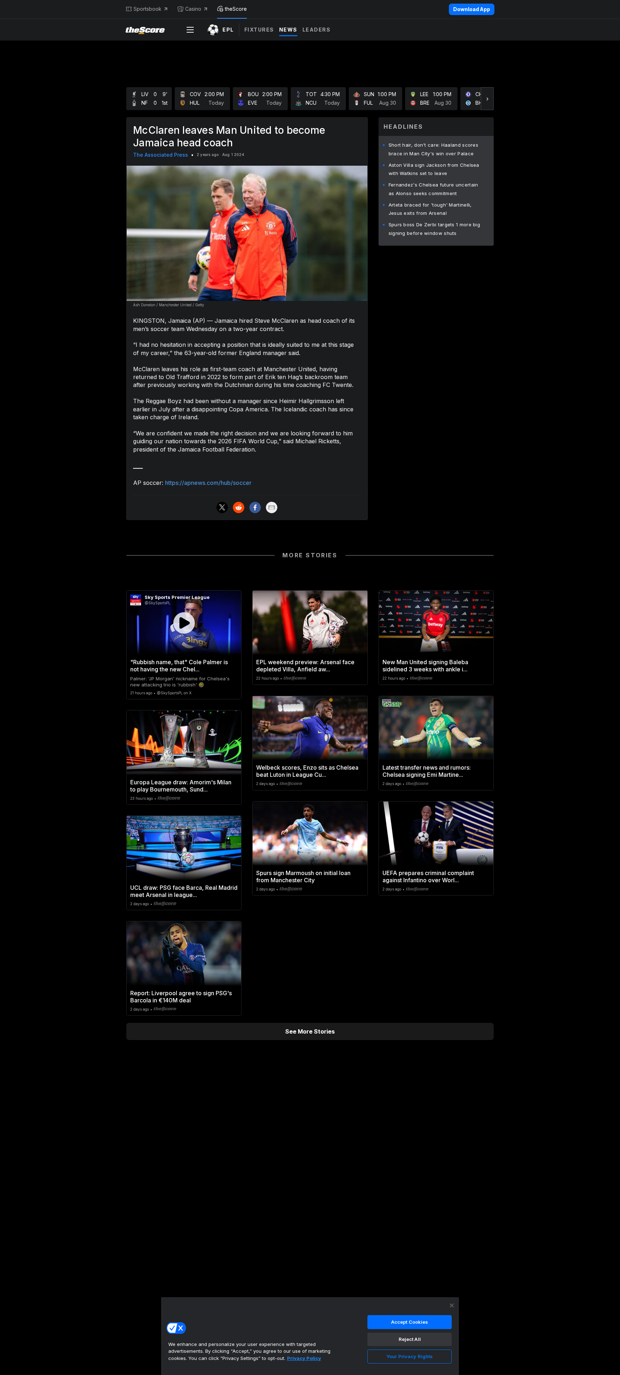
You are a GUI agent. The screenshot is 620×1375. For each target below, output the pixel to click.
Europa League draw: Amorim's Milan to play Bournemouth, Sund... (180, 786)
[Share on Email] (271, 507)
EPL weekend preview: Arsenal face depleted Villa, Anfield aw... (305, 665)
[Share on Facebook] (255, 507)
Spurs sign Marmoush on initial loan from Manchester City (303, 876)
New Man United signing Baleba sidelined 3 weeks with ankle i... (425, 665)
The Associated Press (160, 155)
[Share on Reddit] (238, 507)
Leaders (316, 30)
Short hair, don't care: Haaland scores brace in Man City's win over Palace (433, 149)
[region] (310, 1336)
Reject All (410, 1339)
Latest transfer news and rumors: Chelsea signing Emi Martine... (426, 771)
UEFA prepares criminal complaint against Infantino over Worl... (428, 876)
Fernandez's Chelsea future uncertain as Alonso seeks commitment (433, 189)
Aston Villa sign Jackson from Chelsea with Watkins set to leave (434, 169)
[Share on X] (222, 507)
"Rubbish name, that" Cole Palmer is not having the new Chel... (179, 665)
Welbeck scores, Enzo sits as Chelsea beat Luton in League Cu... (307, 771)
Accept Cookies (409, 1322)
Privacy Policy (304, 1358)
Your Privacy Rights (409, 1356)
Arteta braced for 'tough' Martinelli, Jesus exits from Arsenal (430, 209)
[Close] (452, 1305)
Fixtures (259, 30)
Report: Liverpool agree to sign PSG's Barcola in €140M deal (181, 996)
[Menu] (190, 30)
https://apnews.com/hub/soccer (208, 482)
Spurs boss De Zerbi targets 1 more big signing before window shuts (434, 229)
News (288, 30)
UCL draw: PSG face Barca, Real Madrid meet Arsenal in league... (184, 891)
